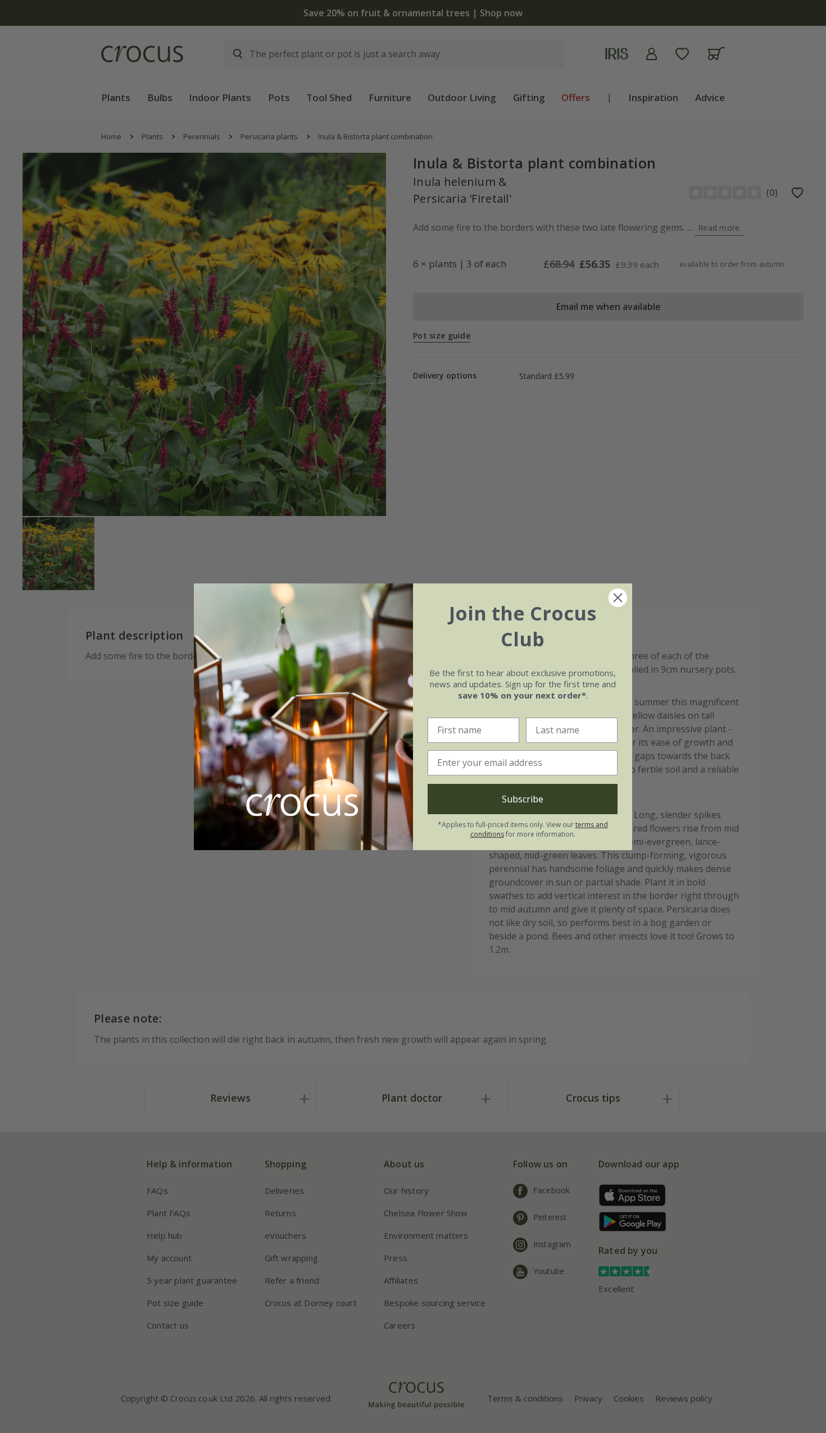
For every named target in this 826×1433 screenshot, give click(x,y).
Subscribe (522, 799)
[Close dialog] (618, 598)
